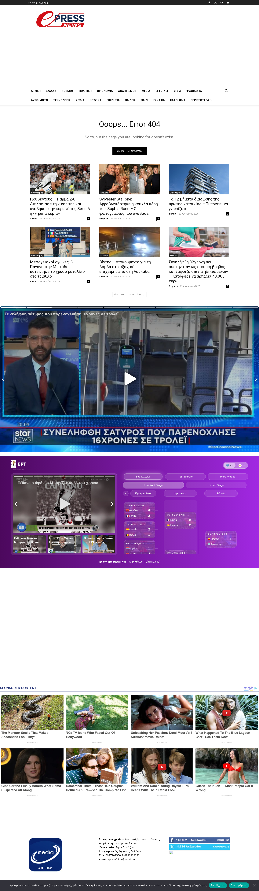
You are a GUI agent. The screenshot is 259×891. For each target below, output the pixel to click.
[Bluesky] (228, 2)
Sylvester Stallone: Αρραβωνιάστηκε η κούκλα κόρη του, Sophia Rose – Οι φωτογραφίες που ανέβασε (128, 206)
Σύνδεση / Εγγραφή (38, 2)
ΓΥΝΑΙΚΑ (159, 100)
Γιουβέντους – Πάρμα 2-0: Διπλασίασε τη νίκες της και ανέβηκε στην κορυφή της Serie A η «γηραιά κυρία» (60, 206)
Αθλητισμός (127, 91)
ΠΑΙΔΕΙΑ (130, 100)
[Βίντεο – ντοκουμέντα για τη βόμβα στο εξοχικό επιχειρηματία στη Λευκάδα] (129, 242)
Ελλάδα (51, 91)
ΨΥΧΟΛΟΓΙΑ (194, 91)
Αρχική (36, 91)
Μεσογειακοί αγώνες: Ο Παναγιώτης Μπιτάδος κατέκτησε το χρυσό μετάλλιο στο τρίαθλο (57, 269)
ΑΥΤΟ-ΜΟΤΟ (39, 100)
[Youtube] (221, 2)
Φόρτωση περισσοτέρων (128, 294)
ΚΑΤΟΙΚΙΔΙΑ (177, 100)
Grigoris (103, 218)
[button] (226, 91)
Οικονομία (105, 91)
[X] (215, 2)
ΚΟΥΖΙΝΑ (95, 100)
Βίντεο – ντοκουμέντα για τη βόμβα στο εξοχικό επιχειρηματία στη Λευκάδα (125, 267)
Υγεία (177, 91)
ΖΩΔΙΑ (80, 100)
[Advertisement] (162, 19)
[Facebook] (209, 2)
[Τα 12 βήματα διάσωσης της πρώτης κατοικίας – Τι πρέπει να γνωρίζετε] (199, 179)
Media (146, 91)
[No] (254, 885)
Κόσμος (68, 91)
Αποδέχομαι (218, 885)
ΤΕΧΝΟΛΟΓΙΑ (62, 100)
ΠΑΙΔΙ (144, 100)
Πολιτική (85, 91)
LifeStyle (162, 91)
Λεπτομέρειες (239, 885)
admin (33, 218)
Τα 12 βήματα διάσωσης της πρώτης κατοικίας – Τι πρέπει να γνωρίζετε (198, 204)
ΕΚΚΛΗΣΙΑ (113, 100)
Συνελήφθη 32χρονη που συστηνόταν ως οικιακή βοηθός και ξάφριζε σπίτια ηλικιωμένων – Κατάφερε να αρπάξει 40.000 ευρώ (198, 271)
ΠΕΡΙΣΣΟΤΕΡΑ (200, 100)
